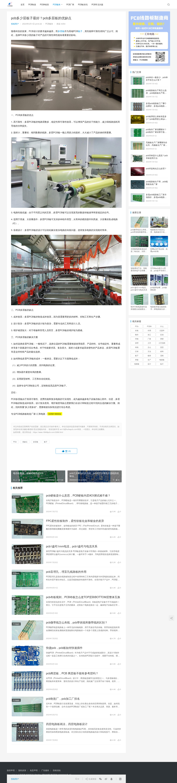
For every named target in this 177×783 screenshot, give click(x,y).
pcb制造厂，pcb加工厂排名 (63, 699)
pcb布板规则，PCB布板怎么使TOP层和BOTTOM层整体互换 (83, 597)
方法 (149, 351)
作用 (149, 330)
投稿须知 (57, 770)
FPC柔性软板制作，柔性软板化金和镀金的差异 (75, 521)
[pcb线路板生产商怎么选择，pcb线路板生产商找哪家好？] (138, 90)
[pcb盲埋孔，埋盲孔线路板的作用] (27, 579)
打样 (136, 351)
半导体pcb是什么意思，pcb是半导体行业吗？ (159, 269)
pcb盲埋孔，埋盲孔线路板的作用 (66, 572)
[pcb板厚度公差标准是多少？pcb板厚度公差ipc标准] (138, 116)
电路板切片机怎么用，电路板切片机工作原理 (158, 230)
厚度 (162, 339)
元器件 (161, 330)
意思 (162, 347)
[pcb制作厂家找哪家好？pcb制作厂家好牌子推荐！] (138, 129)
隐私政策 (22, 770)
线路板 (136, 364)
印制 (136, 339)
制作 (136, 334)
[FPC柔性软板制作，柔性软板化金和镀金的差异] (27, 528)
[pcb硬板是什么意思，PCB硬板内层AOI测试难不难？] (27, 503)
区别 (162, 334)
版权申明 (11, 770)
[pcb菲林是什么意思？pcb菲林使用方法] (138, 155)
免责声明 (34, 770)
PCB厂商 (70, 4)
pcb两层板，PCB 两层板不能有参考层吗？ (72, 673)
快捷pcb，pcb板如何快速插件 (64, 648)
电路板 (161, 359)
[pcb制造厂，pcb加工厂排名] (27, 706)
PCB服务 (57, 4)
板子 (80, 31)
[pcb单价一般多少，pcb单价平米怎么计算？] (138, 77)
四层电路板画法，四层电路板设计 (67, 724)
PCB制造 (32, 4)
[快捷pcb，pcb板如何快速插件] (27, 655)
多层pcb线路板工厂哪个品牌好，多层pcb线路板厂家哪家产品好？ (156, 106)
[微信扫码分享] (100, 779)
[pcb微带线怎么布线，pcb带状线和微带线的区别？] (27, 630)
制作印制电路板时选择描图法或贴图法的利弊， (139, 307)
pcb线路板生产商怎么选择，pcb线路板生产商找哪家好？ (156, 93)
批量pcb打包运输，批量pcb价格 (159, 250)
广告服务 (45, 770)
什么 (162, 326)
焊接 (136, 359)
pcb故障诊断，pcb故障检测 (158, 288)
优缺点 (24, 441)
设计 (149, 364)
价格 (136, 330)
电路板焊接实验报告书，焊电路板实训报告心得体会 (158, 307)
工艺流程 (162, 343)
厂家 (149, 339)
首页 (22, 4)
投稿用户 (15, 23)
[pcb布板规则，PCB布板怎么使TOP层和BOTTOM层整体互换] (27, 605)
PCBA (149, 326)
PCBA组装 (44, 4)
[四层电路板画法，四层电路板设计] (27, 732)
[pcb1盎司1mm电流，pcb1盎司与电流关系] (27, 554)
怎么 (149, 347)
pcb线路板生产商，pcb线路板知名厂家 (157, 183)
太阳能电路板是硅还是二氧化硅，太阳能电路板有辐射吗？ (139, 250)
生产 (149, 359)
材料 (162, 351)
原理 (136, 343)
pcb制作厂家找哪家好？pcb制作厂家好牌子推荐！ (156, 132)
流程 (162, 355)
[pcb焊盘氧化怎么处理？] (138, 168)
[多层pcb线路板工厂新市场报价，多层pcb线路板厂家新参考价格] (138, 194)
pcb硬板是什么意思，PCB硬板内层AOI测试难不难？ (78, 495)
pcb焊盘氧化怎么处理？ (156, 168)
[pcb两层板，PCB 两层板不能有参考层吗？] (27, 681)
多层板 (61, 31)
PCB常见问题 (97, 4)
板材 (149, 355)
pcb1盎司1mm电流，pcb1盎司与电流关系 (71, 546)
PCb (15, 441)
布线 (136, 347)
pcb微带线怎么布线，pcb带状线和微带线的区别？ (76, 622)
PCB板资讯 (83, 4)
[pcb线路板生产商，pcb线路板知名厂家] (138, 181)
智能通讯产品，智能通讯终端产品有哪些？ (139, 269)
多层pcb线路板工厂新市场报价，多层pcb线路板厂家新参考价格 (156, 197)
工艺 (149, 343)
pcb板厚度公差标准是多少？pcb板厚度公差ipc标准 (156, 119)
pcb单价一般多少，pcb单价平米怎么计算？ (157, 78)
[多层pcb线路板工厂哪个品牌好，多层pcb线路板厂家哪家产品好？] (138, 103)
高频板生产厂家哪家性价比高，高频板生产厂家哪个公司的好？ (156, 145)
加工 (149, 334)
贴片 (162, 364)
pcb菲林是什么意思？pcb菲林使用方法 (157, 157)
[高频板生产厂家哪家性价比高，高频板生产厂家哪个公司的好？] (138, 142)
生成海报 (92, 778)
